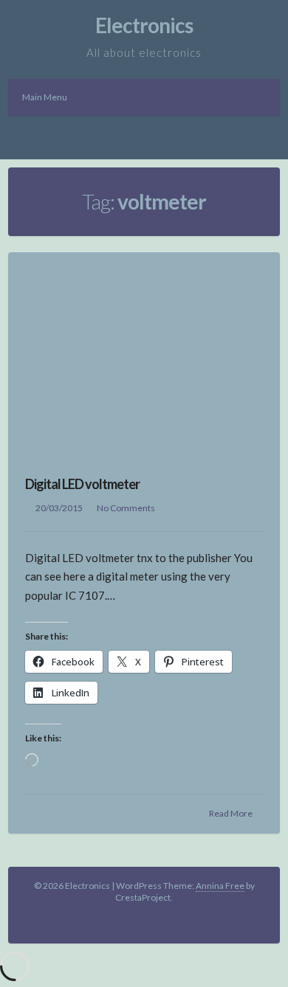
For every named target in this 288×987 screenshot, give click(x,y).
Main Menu (44, 97)
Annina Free (220, 885)
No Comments (126, 507)
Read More (231, 813)
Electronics (144, 25)
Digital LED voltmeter (82, 484)
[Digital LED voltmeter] (144, 354)
